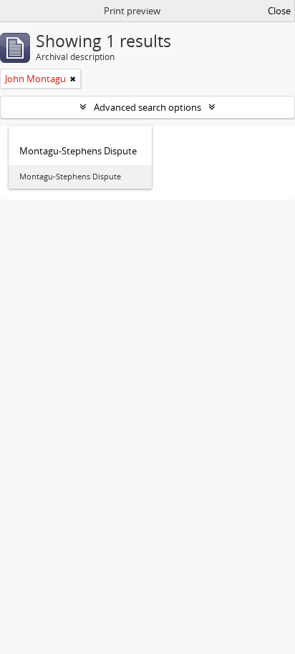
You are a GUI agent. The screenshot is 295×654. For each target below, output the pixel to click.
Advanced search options (147, 107)
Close (279, 10)
